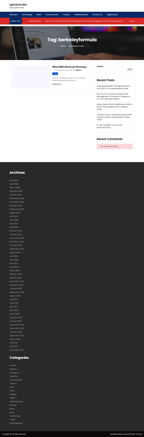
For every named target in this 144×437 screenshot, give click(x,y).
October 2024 (16, 245)
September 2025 (17, 209)
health (55, 74)
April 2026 (14, 184)
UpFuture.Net (18, 4)
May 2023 (14, 306)
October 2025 (16, 205)
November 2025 (17, 202)
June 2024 (14, 259)
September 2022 (17, 335)
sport (12, 412)
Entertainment (52, 14)
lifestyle (13, 405)
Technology (27, 14)
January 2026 (15, 194)
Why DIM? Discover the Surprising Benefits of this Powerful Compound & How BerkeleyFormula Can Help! (70, 66)
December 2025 (17, 198)
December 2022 (17, 324)
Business (13, 14)
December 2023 (17, 281)
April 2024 (14, 267)
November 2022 (17, 328)
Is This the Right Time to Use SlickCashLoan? (109, 126)
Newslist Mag (116, 434)
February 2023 (16, 317)
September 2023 (17, 292)
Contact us (97, 14)
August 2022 (15, 339)
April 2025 (14, 227)
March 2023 (15, 314)
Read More (56, 84)
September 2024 (17, 249)
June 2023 (14, 303)
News (39, 14)
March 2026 (15, 187)
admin (78, 70)
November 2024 (17, 241)
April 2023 (14, 310)
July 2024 (14, 256)
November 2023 (17, 285)
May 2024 (14, 263)
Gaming (13, 394)
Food (12, 387)
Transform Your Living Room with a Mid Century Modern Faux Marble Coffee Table (114, 117)
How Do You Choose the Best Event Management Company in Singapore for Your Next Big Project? (79, 21)
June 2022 (14, 346)
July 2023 (14, 299)
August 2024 (15, 252)
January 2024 (16, 277)
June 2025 (14, 220)
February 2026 (16, 191)
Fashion (66, 14)
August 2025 (15, 213)
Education (14, 376)
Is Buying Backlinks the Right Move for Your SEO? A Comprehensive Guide (114, 87)
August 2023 (15, 296)
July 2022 (14, 342)
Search (100, 66)
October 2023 (16, 288)
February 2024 (16, 274)
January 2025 (15, 234)
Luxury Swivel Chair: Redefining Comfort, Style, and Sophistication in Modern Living (115, 107)
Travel (12, 419)
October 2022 (16, 332)
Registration (112, 14)
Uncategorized (16, 423)
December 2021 (16, 350)
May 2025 (14, 223)
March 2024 (15, 270)
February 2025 (16, 231)
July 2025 (14, 216)
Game (12, 390)
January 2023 (15, 321)
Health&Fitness (81, 14)
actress (13, 365)
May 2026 (14, 180)
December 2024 (17, 238)
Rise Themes (137, 434)
